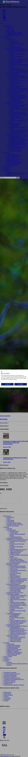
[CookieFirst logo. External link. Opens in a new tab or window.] (1, 372)
